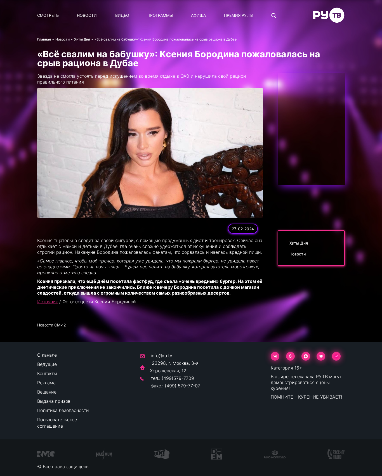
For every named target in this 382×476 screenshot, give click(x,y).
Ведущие (47, 364)
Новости (87, 15)
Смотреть (48, 15)
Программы (160, 15)
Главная (44, 39)
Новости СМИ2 (51, 325)
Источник (47, 301)
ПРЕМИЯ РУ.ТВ (238, 15)
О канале (47, 355)
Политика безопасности (63, 410)
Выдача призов (53, 401)
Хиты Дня (82, 39)
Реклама (46, 382)
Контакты (47, 373)
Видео (122, 15)
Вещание (46, 392)
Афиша (198, 15)
